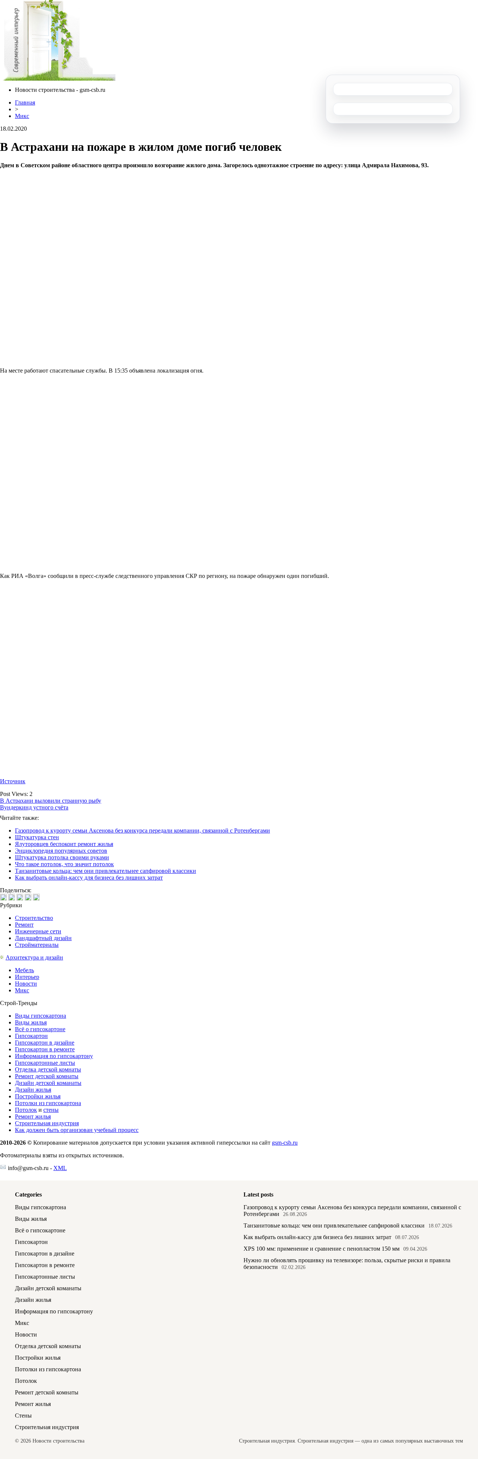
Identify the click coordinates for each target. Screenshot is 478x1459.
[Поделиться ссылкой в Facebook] (11, 897)
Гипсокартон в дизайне (44, 1042)
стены (51, 1110)
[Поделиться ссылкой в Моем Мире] (28, 897)
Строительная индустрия (47, 1123)
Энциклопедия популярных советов (61, 850)
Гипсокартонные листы (45, 1063)
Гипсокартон (31, 1036)
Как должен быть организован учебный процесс (77, 1130)
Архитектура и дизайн (34, 957)
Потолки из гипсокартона (48, 1103)
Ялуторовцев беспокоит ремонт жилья (64, 844)
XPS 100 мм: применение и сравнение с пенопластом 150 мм (321, 1248)
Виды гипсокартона (40, 1015)
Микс (22, 116)
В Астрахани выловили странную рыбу (50, 800)
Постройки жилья (37, 1096)
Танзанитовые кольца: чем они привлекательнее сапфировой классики (105, 871)
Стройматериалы (37, 945)
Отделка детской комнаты (48, 1069)
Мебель (24, 970)
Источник (12, 781)
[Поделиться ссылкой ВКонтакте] (3, 897)
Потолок (26, 1110)
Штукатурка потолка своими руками (62, 857)
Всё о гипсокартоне (40, 1029)
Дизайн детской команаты (48, 1083)
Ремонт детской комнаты (46, 1076)
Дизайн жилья (33, 1089)
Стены (23, 1415)
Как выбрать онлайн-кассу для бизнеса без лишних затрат (89, 877)
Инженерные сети (38, 931)
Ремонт (24, 924)
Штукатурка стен (37, 837)
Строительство (34, 918)
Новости (26, 983)
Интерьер (27, 977)
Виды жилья (31, 1022)
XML (60, 1168)
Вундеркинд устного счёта (34, 807)
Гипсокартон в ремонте (45, 1049)
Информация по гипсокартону (54, 1056)
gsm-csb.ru (285, 1142)
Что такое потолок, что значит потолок (64, 864)
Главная (25, 102)
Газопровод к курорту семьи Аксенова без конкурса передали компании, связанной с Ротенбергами (142, 830)
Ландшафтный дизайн (43, 938)
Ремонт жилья (33, 1116)
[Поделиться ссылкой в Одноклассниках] (36, 897)
